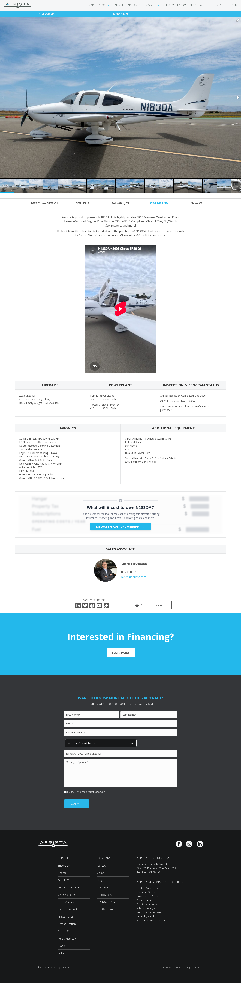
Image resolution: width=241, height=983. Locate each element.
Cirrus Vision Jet (66, 902)
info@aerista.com (107, 909)
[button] (238, 20)
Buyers (61, 945)
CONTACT (219, 5)
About (100, 872)
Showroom (48, 13)
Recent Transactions (69, 887)
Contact (101, 865)
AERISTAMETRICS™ (174, 5)
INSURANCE (134, 5)
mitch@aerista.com (133, 577)
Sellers (61, 953)
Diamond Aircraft (67, 909)
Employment (104, 894)
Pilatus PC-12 (65, 916)
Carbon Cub (65, 931)
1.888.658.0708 (106, 902)
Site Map (198, 967)
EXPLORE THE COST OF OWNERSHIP (118, 526)
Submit (76, 804)
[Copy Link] (106, 606)
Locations (103, 887)
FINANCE (118, 5)
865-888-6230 (130, 572)
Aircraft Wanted (66, 880)
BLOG (193, 5)
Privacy (187, 967)
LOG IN (232, 5)
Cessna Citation (67, 924)
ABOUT (204, 5)
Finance (62, 872)
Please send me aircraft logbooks (86, 792)
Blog (99, 880)
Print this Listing (150, 605)
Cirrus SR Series (67, 894)
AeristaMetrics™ (67, 938)
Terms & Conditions (171, 967)
